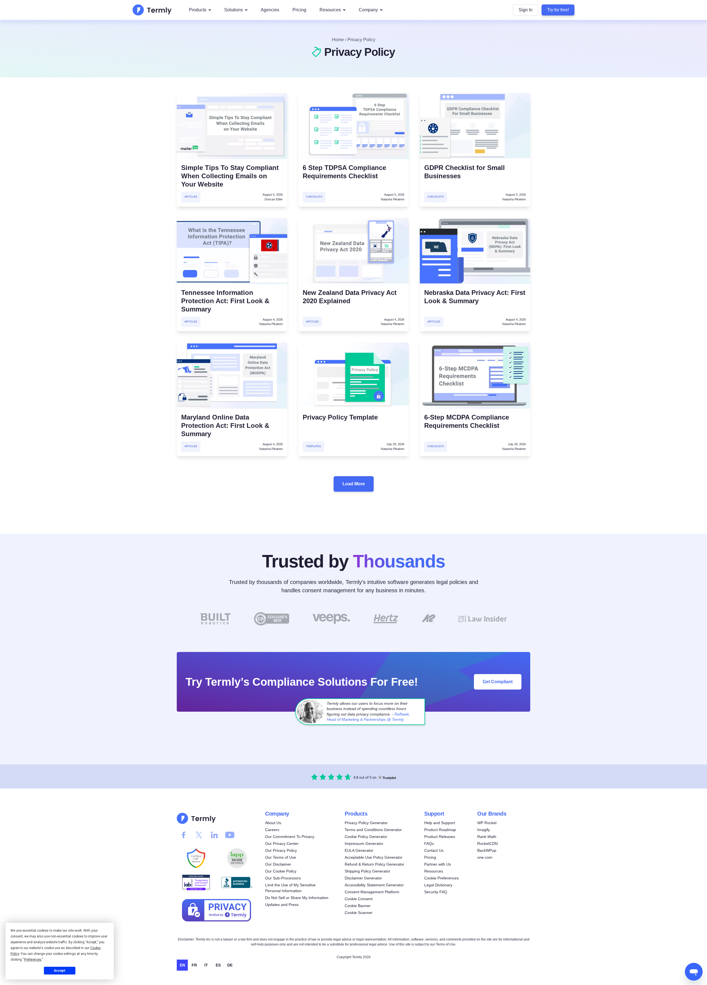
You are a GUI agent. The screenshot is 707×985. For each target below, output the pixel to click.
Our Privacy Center (282, 843)
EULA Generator (359, 850)
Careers (272, 829)
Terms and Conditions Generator (373, 829)
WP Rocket (487, 823)
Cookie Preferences (441, 878)
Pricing (299, 9)
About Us (273, 823)
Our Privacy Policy (281, 850)
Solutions (233, 9)
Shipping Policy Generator (367, 871)
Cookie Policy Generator (366, 836)
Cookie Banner (358, 905)
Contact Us (434, 850)
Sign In (525, 9)
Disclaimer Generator (363, 878)
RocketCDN (487, 843)
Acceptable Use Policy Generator (373, 857)
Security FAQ (435, 892)
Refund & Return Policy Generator (374, 864)
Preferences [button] (32, 960)
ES (218, 965)
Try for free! (558, 9)
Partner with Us (437, 864)
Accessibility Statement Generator (374, 885)
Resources (330, 9)
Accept (59, 971)
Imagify (483, 829)
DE (230, 965)
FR (194, 965)
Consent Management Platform (372, 892)
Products (197, 9)
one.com (484, 857)
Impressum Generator (364, 843)
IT (206, 965)
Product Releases (439, 836)
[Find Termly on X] (198, 835)
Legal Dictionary (438, 885)
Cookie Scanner (359, 912)
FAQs (429, 843)
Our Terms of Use (280, 857)
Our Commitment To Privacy (289, 836)
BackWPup (486, 850)
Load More (353, 483)
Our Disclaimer (278, 864)
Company (368, 9)
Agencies (270, 9)
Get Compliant (498, 681)
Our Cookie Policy (280, 871)
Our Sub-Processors (283, 878)
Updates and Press (282, 904)
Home (338, 39)
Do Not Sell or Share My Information (296, 897)
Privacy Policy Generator (366, 823)
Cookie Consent (359, 899)
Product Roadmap (440, 829)
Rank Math (486, 836)
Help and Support (439, 823)
